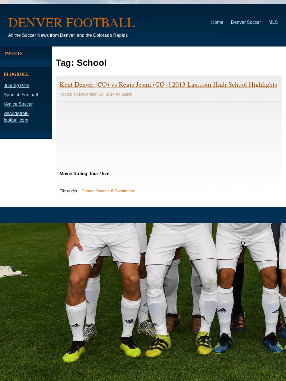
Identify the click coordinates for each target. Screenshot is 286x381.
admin (126, 94)
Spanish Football (21, 94)
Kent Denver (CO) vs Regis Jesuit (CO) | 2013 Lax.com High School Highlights (168, 84)
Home (217, 22)
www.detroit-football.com (16, 117)
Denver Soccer (246, 22)
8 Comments (122, 191)
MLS (273, 22)
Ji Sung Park (16, 85)
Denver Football (71, 22)
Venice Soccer (18, 104)
